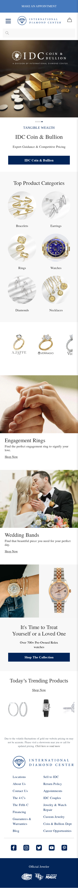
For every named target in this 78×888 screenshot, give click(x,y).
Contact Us (20, 791)
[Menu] (8, 21)
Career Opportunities (57, 830)
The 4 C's (19, 798)
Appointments (52, 791)
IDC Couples (52, 798)
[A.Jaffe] (18, 343)
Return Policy (52, 784)
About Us (19, 784)
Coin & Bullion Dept (57, 823)
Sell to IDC (51, 777)
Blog (16, 830)
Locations (19, 777)
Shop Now (11, 457)
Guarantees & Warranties (22, 821)
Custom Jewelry (54, 816)
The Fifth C (20, 805)
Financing (19, 812)
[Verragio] (45, 343)
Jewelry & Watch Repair (54, 807)
